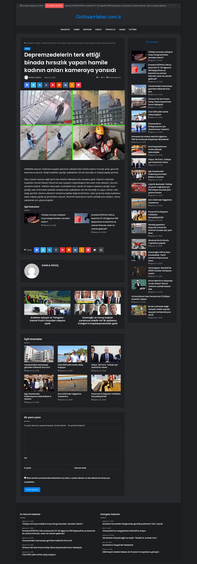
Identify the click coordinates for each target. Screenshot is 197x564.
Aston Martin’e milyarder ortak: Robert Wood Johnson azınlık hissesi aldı (160, 285)
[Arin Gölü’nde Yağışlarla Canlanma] (72, 383)
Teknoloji (110, 29)
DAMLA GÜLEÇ (35, 77)
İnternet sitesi (80, 468)
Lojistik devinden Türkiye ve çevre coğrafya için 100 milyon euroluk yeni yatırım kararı (160, 188)
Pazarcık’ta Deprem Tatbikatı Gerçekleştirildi (106, 395)
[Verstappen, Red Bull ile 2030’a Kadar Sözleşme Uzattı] (138, 272)
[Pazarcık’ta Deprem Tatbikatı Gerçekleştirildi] (106, 383)
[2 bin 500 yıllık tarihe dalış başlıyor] (72, 354)
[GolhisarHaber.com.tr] (98, 17)
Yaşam (122, 29)
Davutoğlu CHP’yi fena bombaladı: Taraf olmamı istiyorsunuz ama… (159, 256)
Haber (76, 29)
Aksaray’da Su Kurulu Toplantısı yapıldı (158, 241)
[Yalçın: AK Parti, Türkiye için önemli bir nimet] (106, 354)
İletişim (132, 29)
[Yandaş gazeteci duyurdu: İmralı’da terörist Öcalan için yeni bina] (138, 228)
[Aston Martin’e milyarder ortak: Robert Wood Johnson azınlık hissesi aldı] (138, 284)
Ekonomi (87, 29)
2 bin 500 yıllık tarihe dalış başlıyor (70, 366)
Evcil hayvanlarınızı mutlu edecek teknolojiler (157, 149)
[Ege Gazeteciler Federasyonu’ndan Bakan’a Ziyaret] (39, 383)
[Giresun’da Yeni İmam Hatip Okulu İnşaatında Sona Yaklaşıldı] (138, 103)
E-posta (28, 468)
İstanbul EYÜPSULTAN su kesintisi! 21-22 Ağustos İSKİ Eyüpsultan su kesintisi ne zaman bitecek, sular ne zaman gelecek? (116, 6)
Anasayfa (65, 29)
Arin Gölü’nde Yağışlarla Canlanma (69, 395)
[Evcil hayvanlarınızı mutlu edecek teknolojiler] (138, 150)
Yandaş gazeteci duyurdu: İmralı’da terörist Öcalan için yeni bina (160, 228)
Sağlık (98, 29)
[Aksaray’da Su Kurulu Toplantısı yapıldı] (138, 244)
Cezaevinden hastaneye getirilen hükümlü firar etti (37, 366)
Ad (26, 458)
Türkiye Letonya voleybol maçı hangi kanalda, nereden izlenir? (55, 218)
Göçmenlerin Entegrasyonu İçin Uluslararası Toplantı (158, 126)
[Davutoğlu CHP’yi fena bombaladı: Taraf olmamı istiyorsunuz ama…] (138, 256)
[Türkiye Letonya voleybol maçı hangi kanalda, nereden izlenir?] (31, 218)
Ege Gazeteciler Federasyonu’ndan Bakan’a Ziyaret (37, 396)
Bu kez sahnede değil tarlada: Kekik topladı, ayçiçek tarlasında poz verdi (159, 310)
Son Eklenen (152, 42)
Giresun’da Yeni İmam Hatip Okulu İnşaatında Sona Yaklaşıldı (159, 102)
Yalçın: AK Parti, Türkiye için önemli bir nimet (104, 366)
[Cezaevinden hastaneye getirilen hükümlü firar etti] (39, 354)
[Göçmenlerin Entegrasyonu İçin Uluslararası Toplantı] (138, 127)
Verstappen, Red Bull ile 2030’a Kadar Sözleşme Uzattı (160, 271)
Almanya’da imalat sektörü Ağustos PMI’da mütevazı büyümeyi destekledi (150, 138)
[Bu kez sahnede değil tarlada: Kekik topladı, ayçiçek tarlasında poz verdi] (138, 310)
